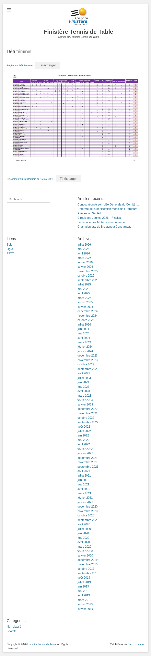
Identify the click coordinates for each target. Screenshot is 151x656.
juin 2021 (83, 479)
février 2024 (85, 346)
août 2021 (83, 471)
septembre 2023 (87, 369)
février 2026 (85, 262)
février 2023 (85, 400)
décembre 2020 (87, 506)
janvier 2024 (85, 351)
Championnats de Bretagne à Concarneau (104, 226)
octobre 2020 (85, 515)
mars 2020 (84, 546)
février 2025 (85, 302)
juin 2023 (83, 382)
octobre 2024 (85, 320)
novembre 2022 (87, 413)
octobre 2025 (85, 275)
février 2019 (85, 604)
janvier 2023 (85, 404)
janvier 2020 (85, 555)
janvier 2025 (85, 306)
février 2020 (85, 551)
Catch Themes (136, 644)
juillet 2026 (84, 244)
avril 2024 (83, 337)
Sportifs (12, 631)
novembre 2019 (87, 564)
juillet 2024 (84, 324)
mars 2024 (84, 342)
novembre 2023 (87, 360)
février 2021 (85, 497)
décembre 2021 (87, 457)
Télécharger (47, 65)
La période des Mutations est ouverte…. (103, 222)
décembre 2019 (87, 559)
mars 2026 (84, 257)
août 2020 (83, 524)
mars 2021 (84, 493)
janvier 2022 (85, 453)
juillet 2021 (84, 475)
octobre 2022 (85, 417)
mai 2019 (83, 591)
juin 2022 (83, 435)
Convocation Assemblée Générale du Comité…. (108, 204)
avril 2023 (83, 391)
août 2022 (83, 426)
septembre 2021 (87, 466)
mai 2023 (83, 386)
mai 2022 (83, 440)
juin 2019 (83, 586)
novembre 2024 (87, 315)
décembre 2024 (87, 311)
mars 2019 (84, 600)
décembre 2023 (87, 355)
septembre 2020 (87, 520)
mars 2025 (84, 297)
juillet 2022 (84, 431)
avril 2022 (83, 444)
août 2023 (83, 373)
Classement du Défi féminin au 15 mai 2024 (30, 179)
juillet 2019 (84, 582)
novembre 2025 (87, 271)
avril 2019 (83, 595)
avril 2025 (83, 293)
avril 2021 (83, 488)
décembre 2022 (87, 408)
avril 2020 (83, 542)
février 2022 (85, 448)
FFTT (10, 253)
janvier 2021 (85, 502)
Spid (9, 244)
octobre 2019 (85, 568)
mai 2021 (83, 484)
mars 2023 (84, 395)
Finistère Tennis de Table (78, 31)
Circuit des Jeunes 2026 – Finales (99, 217)
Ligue (10, 249)
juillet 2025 (84, 284)
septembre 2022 (87, 422)
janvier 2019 (85, 608)
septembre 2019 (87, 573)
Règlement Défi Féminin (20, 65)
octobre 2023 (85, 364)
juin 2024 (83, 328)
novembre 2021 (87, 462)
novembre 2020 (87, 511)
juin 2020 (83, 533)
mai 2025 (83, 289)
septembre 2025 (87, 280)
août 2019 (83, 577)
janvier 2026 (85, 266)
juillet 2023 (84, 377)
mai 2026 (83, 249)
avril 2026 (83, 253)
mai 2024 (83, 333)
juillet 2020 (84, 528)
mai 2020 (83, 537)
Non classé (14, 626)
